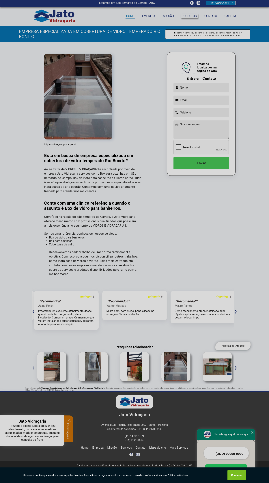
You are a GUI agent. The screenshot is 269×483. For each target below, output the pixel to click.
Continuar (236, 475)
